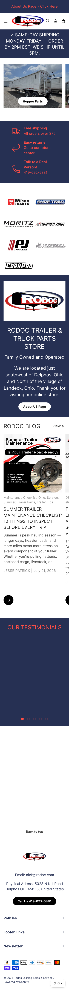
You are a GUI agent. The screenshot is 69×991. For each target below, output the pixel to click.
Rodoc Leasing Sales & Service (33, 977)
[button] (63, 21)
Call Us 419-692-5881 (34, 901)
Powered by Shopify (16, 982)
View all (58, 426)
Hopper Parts (33, 101)
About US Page (34, 406)
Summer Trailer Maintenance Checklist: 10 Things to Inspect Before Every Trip (33, 518)
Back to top (34, 831)
